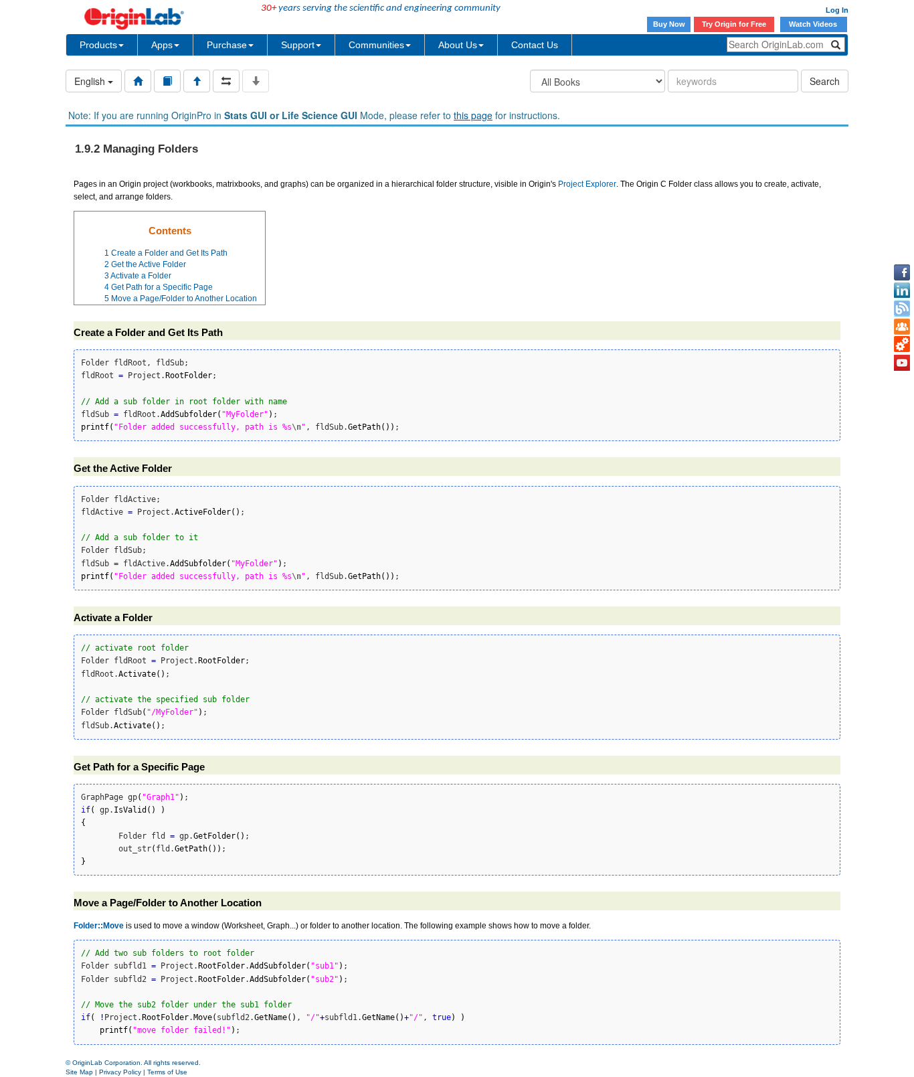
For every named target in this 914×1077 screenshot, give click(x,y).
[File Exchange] (902, 344)
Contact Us (534, 44)
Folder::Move (99, 925)
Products (98, 44)
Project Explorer (587, 184)
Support (297, 44)
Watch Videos (814, 24)
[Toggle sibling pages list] (226, 81)
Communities (376, 44)
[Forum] (902, 326)
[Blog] (902, 308)
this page (473, 115)
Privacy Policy (120, 1072)
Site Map (79, 1072)
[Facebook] (902, 272)
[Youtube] (902, 362)
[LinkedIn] (902, 290)
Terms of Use (167, 1072)
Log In (837, 10)
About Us (457, 44)
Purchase (227, 44)
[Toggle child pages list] (255, 81)
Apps (162, 44)
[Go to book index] (167, 81)
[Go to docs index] (137, 81)
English (91, 81)
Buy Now (669, 24)
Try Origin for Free (734, 24)
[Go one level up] (196, 81)
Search (825, 81)
